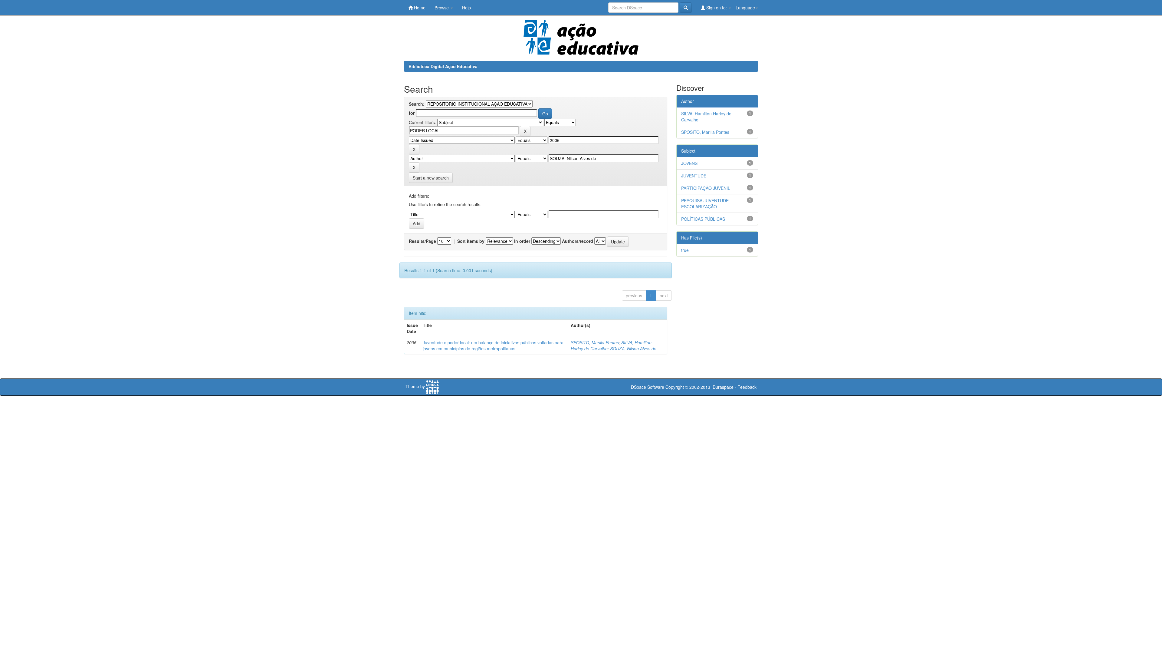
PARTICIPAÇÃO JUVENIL (705, 188)
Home (419, 8)
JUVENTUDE (693, 176)
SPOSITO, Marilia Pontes (595, 342)
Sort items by (470, 241)
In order (522, 241)
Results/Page (422, 241)
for (412, 113)
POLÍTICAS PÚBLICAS (703, 219)
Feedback (747, 387)
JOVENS (689, 163)
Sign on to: (716, 8)
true (685, 250)
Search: (417, 104)
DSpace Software (647, 387)
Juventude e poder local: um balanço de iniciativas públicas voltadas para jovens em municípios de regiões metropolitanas (493, 345)
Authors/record (577, 241)
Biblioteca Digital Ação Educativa (443, 66)
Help (466, 8)
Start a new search (431, 178)
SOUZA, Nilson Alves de (633, 348)
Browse (442, 8)
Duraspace (723, 387)
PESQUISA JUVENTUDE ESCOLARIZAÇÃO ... (705, 203)
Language (745, 8)
